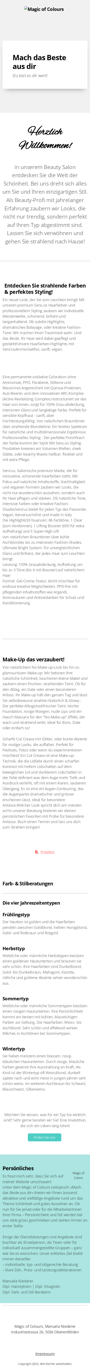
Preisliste (47, 852)
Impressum (45, 1353)
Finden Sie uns (44, 1137)
